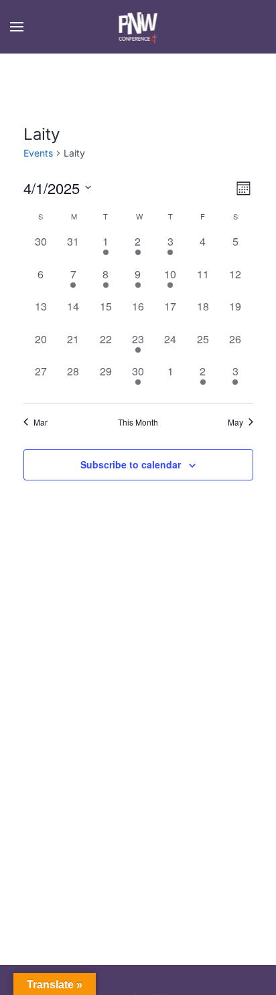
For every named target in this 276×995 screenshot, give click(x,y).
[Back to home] (138, 27)
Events (38, 153)
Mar (40, 422)
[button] (16, 27)
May (235, 422)
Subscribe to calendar (130, 464)
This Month (138, 422)
